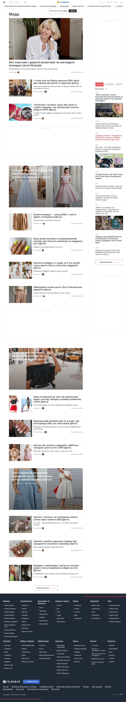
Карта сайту (20, 689)
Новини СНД (113, 615)
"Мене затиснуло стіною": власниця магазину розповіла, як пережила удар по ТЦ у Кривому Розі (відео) (109, 98)
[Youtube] (108, 2)
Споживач (7, 649)
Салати (111, 658)
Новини (6, 601)
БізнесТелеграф (78, 6)
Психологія (95, 615)
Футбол (59, 605)
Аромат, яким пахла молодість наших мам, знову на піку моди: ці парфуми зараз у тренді (108, 126)
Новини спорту (62, 601)
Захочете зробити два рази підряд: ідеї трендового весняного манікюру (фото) (55, 542)
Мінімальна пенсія (98, 659)
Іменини (77, 661)
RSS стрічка (55, 689)
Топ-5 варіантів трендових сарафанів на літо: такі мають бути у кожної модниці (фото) (32, 476)
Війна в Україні (27, 641)
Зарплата (25, 605)
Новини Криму (9, 633)
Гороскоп (7, 645)
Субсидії (25, 615)
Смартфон (78, 618)
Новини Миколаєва (11, 636)
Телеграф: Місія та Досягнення (37, 689)
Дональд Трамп (62, 650)
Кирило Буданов (62, 663)
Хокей (59, 615)
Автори (119, 6)
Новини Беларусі (115, 621)
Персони (59, 641)
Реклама (86, 686)
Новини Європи (114, 605)
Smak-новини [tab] (109, 84)
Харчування (96, 608)
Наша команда (8, 689)
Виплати (25, 612)
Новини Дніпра (9, 612)
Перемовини (26, 652)
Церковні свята (79, 645)
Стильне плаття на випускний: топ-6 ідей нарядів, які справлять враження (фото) (33, 173)
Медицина (25, 618)
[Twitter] (111, 2)
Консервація (113, 649)
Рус (121, 2)
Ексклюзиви (64, 6)
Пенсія (93, 641)
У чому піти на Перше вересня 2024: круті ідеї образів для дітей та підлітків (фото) (56, 81)
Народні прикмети (80, 649)
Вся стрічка (99, 89)
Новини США (113, 608)
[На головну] (63, 2)
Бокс (58, 608)
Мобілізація (43, 641)
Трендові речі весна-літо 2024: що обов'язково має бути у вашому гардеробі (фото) (32, 356)
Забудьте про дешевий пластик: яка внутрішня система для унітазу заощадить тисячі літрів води (108, 240)
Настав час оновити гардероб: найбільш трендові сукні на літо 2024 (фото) (55, 446)
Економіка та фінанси (44, 602)
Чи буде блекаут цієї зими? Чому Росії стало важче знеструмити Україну (108, 176)
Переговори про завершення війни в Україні (20, 6)
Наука (75, 601)
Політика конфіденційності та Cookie (24, 686)
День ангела (78, 658)
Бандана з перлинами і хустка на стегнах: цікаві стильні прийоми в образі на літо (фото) (56, 568)
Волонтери (25, 658)
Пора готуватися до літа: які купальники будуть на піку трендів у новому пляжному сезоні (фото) (57, 399)
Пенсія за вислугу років (98, 663)
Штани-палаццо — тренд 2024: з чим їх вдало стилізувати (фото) (54, 215)
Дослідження (96, 618)
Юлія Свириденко (63, 673)
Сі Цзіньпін (60, 654)
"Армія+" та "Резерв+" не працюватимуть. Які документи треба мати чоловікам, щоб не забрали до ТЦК (107, 210)
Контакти (108, 686)
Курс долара (43, 620)
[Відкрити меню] (4, 2)
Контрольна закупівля (48, 6)
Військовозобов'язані (46, 655)
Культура (7, 658)
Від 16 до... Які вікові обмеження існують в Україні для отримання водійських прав (108, 149)
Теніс (58, 612)
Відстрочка (43, 652)
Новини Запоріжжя (10, 621)
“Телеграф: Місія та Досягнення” (99, 6)
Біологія (77, 612)
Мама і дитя (96, 605)
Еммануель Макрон (63, 657)
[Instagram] (114, 2)
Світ (110, 601)
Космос (76, 608)
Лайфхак (7, 661)
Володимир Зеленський (61, 646)
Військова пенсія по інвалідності (98, 654)
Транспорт (42, 611)
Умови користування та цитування (68, 686)
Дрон (76, 615)
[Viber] (102, 2)
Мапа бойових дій (28, 645)
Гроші (41, 607)
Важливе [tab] (119, 84)
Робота (24, 608)
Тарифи (42, 617)
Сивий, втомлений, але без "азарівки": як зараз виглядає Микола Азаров (106, 198)
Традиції (77, 652)
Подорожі (7, 655)
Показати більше (42, 588)
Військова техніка (28, 661)
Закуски (111, 661)
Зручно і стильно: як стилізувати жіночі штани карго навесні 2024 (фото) (55, 518)
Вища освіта (26, 625)
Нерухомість (43, 614)
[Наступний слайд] (124, 6)
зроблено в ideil (117, 694)
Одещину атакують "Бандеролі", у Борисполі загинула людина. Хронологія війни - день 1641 (108, 138)
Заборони (77, 655)
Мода (6, 652)
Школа (24, 621)
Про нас (5, 686)
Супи (111, 652)
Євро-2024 (60, 618)
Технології (77, 605)
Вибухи (24, 649)
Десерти (112, 655)
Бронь (41, 649)
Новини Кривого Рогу (9, 625)
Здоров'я (94, 601)
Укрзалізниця (43, 624)
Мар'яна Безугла (62, 670)
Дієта (93, 612)
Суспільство (26, 601)
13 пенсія (95, 645)
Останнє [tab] (99, 84)
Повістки (42, 645)
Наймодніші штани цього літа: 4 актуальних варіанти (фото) (57, 288)
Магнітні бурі (8, 665)
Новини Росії (113, 612)
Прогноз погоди (27, 631)
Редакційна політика (46, 686)
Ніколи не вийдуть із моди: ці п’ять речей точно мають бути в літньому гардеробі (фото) (56, 265)
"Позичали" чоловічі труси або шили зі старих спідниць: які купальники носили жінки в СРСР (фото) (55, 107)
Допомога (25, 628)
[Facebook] (99, 2)
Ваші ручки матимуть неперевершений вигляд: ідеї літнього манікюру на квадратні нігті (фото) (57, 241)
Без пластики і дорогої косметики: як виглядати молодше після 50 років (42, 64)
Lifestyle (7, 641)
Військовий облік (45, 658)
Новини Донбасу (10, 630)
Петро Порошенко (63, 667)
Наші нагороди (97, 686)
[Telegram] (105, 2)
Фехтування (61, 621)
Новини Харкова (10, 608)
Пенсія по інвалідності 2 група (98, 649)
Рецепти (111, 641)
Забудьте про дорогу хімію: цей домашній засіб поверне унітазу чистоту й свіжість (107, 252)
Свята (75, 641)
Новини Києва (9, 605)
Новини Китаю (114, 618)
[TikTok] (116, 2)
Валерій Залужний (63, 660)
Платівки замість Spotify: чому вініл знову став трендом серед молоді (108, 187)
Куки (65, 11)
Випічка (111, 645)
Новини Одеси (9, 615)
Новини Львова (9, 618)
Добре (73, 11)
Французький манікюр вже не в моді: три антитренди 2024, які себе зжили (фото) (56, 422)
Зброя (24, 655)
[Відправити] (25, 2)
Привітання (8, 668)
